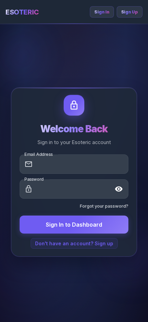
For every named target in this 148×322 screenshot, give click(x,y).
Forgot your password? (104, 206)
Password (34, 179)
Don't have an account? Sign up (74, 243)
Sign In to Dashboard (74, 224)
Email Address (38, 154)
